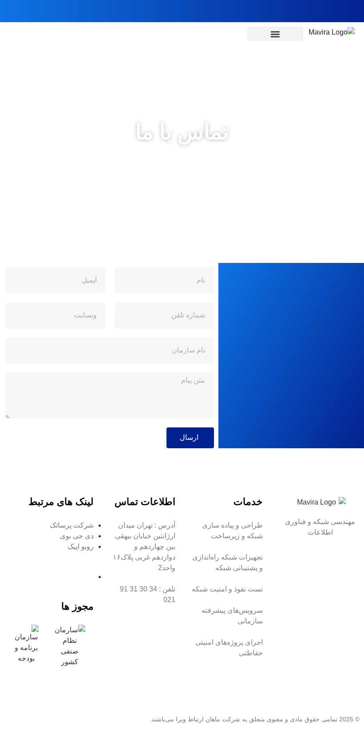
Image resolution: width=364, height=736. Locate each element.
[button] (275, 34)
